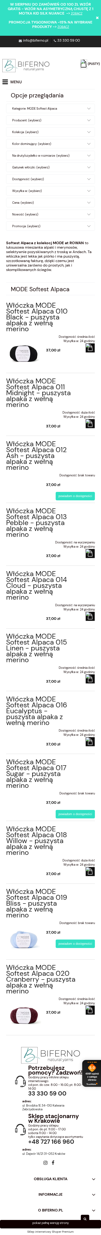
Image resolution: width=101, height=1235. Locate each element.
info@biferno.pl (35, 40)
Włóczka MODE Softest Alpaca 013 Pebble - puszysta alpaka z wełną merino (36, 522)
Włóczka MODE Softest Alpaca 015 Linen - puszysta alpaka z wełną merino (36, 648)
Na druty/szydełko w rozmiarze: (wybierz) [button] (41, 156)
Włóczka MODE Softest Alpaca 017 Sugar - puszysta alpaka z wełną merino (36, 773)
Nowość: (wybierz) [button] (25, 214)
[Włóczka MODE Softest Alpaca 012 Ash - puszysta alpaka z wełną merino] (24, 473)
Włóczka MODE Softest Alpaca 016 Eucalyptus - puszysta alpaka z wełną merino (36, 710)
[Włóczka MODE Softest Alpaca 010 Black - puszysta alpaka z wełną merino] (24, 349)
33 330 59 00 (68, 40)
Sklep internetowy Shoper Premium (50, 1232)
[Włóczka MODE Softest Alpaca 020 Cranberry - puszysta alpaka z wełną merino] (24, 1011)
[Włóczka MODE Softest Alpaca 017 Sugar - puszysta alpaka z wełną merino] (24, 791)
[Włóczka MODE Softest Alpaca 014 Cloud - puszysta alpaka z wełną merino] (24, 603)
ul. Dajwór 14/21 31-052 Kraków (43, 1154)
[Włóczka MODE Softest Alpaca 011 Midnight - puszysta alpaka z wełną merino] (24, 410)
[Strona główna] (26, 65)
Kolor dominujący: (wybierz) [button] (31, 144)
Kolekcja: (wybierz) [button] (25, 132)
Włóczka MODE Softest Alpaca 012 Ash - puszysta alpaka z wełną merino (36, 455)
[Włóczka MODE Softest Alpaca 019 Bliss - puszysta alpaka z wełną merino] (24, 935)
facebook (53, 1163)
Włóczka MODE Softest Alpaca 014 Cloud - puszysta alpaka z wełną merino (36, 585)
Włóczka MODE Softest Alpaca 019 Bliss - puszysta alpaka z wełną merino (36, 903)
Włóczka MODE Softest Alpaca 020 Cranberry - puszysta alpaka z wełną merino (40, 979)
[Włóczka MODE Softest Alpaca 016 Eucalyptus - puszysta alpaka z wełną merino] (24, 729)
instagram (45, 1163)
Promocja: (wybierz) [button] (26, 226)
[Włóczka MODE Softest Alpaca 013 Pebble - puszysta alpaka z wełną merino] (24, 540)
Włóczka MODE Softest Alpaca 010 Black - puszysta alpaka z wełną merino (37, 317)
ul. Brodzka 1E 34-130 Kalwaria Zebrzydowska (43, 1107)
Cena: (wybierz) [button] (23, 203)
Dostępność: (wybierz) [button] (28, 179)
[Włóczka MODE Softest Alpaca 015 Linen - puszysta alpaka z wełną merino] (24, 666)
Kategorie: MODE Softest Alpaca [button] (34, 109)
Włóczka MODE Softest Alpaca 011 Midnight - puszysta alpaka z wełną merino (38, 392)
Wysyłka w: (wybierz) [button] (27, 191)
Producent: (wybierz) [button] (26, 120)
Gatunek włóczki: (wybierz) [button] (31, 167)
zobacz (76, 14)
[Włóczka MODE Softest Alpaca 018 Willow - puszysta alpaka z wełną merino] (24, 858)
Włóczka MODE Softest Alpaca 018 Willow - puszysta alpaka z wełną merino (36, 840)
